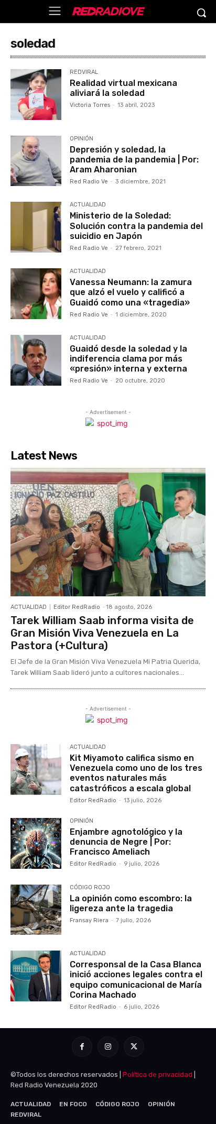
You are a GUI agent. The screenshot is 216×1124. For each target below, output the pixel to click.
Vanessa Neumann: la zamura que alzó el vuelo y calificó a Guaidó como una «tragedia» (131, 292)
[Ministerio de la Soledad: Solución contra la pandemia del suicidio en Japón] (35, 227)
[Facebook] (82, 1046)
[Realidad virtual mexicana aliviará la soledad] (35, 94)
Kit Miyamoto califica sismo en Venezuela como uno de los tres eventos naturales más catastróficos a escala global (136, 773)
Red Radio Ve (89, 181)
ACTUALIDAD (88, 205)
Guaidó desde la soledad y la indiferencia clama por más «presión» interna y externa (128, 359)
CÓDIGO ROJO (90, 888)
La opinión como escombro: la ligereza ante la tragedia (131, 903)
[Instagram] (108, 1046)
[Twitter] (134, 1046)
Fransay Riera (89, 920)
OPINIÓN (81, 139)
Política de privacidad (157, 1074)
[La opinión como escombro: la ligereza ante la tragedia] (35, 910)
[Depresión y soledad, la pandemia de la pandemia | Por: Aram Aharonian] (35, 161)
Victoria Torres (90, 105)
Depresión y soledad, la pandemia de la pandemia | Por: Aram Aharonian (134, 159)
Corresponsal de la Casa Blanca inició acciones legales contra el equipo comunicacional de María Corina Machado (136, 979)
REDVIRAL (84, 72)
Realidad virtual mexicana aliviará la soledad (123, 88)
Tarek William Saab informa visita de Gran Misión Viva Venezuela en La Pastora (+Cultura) (102, 633)
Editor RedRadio (76, 607)
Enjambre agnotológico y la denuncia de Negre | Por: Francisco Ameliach (126, 842)
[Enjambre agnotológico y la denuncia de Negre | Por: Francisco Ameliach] (35, 843)
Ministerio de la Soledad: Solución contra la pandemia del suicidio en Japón (136, 226)
